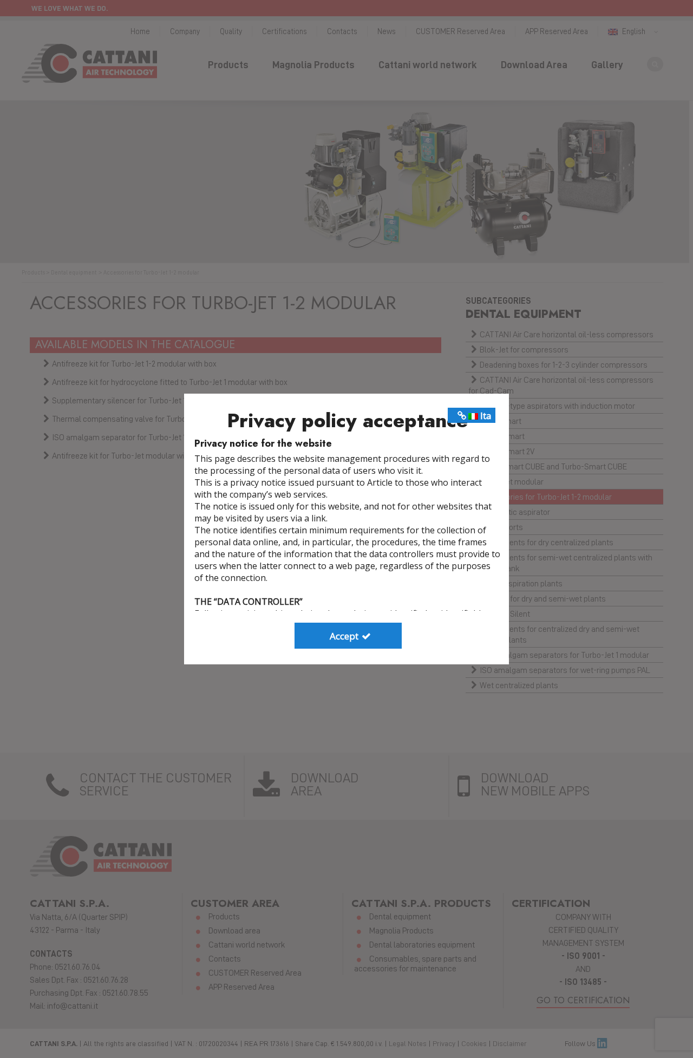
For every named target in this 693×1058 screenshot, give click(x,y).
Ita (485, 415)
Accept (345, 636)
